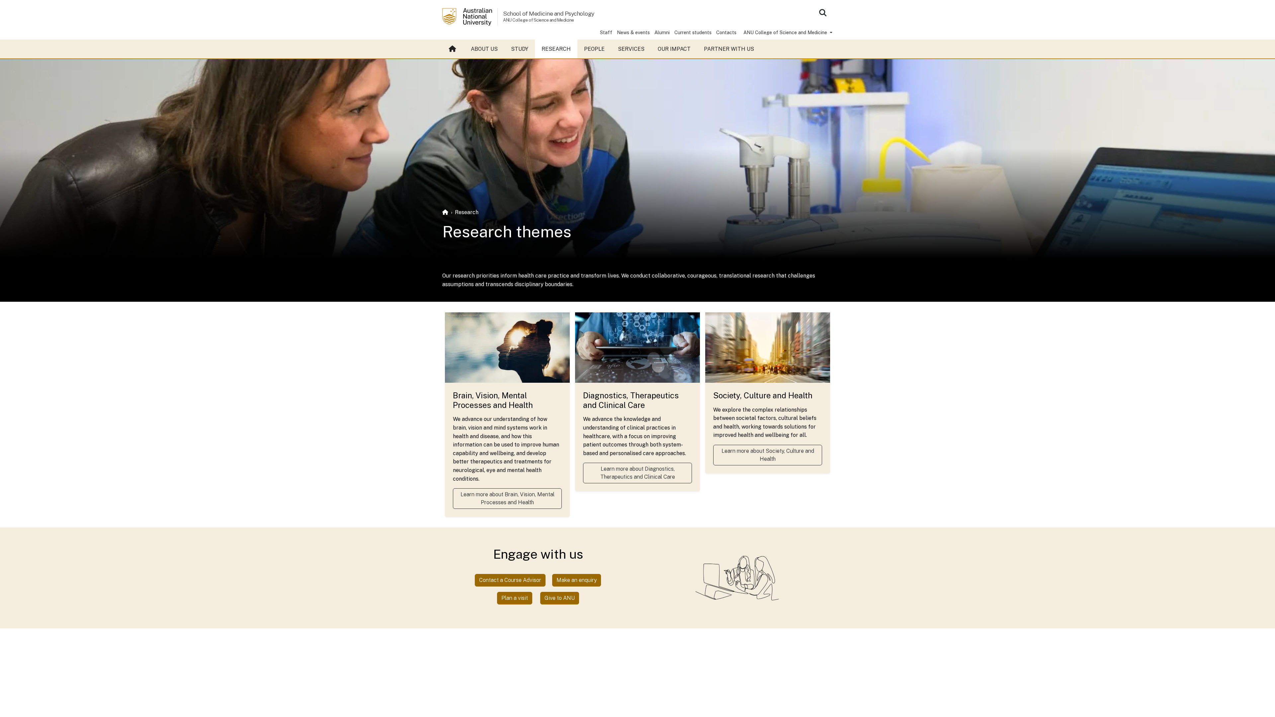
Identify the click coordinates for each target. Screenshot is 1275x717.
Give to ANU (560, 598)
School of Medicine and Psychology (548, 13)
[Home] (445, 212)
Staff (606, 32)
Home (453, 49)
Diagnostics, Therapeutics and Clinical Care (631, 400)
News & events (633, 32)
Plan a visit (514, 598)
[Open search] (822, 12)
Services (631, 49)
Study (519, 49)
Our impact (674, 49)
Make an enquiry (576, 580)
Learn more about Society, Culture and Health (768, 455)
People (594, 49)
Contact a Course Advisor (510, 580)
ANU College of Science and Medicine (785, 32)
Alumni (662, 32)
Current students (693, 32)
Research (556, 49)
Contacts (726, 32)
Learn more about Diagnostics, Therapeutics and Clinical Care (637, 473)
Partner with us (729, 49)
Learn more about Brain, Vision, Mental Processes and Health (507, 498)
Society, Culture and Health (762, 395)
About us (484, 49)
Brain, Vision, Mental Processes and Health (493, 400)
